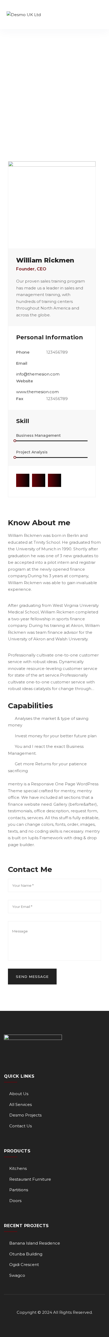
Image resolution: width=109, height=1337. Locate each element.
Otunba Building (25, 1253)
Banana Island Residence (34, 1243)
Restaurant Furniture (30, 1179)
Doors (15, 1200)
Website (24, 380)
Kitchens (18, 1168)
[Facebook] (22, 480)
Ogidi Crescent (24, 1264)
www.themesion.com (37, 391)
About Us (18, 1093)
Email (21, 363)
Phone (23, 352)
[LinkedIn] (54, 480)
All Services (20, 1104)
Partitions (18, 1189)
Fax (19, 398)
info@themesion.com (38, 374)
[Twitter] (38, 480)
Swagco (17, 1275)
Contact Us (20, 1125)
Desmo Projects (25, 1115)
